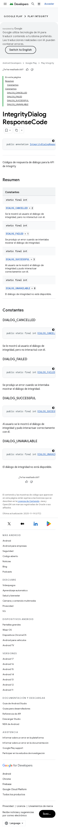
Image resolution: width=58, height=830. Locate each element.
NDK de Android (11, 724)
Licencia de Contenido (28, 501)
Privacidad (8, 605)
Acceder (49, 3)
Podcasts (7, 571)
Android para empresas (15, 545)
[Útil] (27, 69)
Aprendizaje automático (15, 590)
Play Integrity (38, 16)
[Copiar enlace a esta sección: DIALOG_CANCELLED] (38, 320)
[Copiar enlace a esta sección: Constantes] (27, 310)
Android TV (8, 645)
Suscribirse (49, 813)
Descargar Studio (11, 718)
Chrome (7, 779)
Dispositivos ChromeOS (14, 635)
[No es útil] (32, 69)
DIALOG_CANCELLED (17, 208)
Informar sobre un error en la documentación (25, 742)
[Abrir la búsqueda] (33, 4)
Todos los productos (14, 794)
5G (4, 611)
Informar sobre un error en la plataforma (23, 737)
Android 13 (8, 679)
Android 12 (8, 684)
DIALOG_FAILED (14, 233)
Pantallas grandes (12, 624)
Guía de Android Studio (15, 703)
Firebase (7, 784)
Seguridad (8, 551)
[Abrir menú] (5, 4)
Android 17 (8, 658)
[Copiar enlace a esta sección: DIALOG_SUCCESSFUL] (39, 398)
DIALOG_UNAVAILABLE (18, 288)
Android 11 (8, 689)
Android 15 (8, 669)
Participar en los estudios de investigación (24, 753)
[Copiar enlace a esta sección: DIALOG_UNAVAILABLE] (40, 441)
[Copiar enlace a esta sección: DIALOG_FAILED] (30, 359)
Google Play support (13, 748)
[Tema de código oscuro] (53, 141)
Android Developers (12, 63)
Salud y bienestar (11, 595)
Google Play (13, 16)
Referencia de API (12, 713)
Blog (5, 566)
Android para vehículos (14, 640)
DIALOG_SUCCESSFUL (17, 259)
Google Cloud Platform (15, 789)
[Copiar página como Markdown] (17, 130)
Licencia (21, 806)
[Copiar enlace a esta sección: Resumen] (22, 180)
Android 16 (8, 664)
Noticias (7, 561)
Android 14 (8, 674)
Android (7, 540)
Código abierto (10, 556)
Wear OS (7, 629)
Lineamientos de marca (41, 806)
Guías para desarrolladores (16, 708)
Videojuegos (9, 585)
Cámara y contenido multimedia (19, 600)
